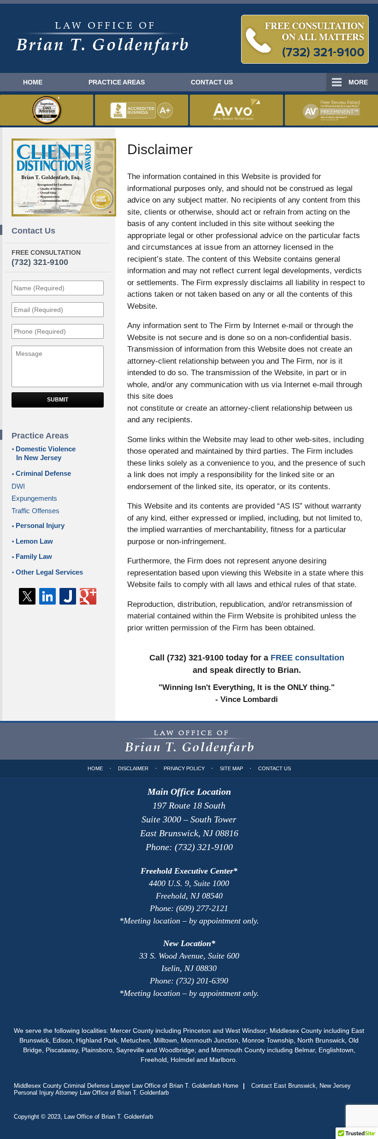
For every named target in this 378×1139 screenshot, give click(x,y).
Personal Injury (40, 525)
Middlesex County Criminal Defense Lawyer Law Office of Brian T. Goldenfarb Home (126, 1085)
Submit (57, 399)
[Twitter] (27, 596)
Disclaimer (133, 768)
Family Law (34, 556)
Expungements (34, 498)
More (358, 82)
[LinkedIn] (47, 596)
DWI (18, 486)
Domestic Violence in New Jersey (46, 453)
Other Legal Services (49, 572)
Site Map (231, 768)
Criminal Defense (43, 473)
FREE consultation (307, 657)
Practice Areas (117, 82)
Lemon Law (34, 541)
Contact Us (212, 82)
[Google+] (88, 596)
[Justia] (68, 596)
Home (32, 82)
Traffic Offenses (35, 511)
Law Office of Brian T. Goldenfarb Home (102, 38)
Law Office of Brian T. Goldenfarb (108, 1116)
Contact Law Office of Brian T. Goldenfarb (305, 39)
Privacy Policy (184, 768)
